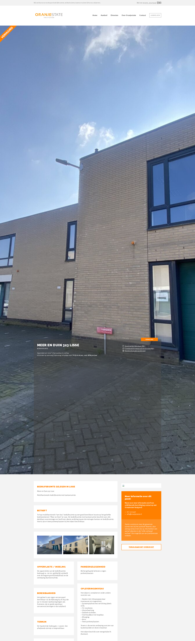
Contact (142, 15)
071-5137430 (131, 512)
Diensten (114, 15)
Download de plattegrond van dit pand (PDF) (139, 348)
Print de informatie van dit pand (135, 351)
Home (95, 15)
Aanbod (104, 15)
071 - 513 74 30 (150, 3)
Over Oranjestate (129, 15)
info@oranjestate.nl (134, 514)
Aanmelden (155, 15)
